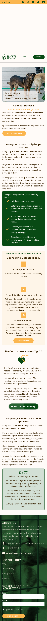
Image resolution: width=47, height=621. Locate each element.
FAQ (4, 563)
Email (5, 593)
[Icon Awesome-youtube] (33, 2)
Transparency (8, 568)
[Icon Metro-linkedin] (43, 2)
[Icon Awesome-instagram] (28, 2)
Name (5, 600)
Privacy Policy (8, 573)
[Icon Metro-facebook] (23, 2)
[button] (25, 57)
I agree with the (15, 609)
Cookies (5, 578)
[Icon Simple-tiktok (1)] (38, 2)
